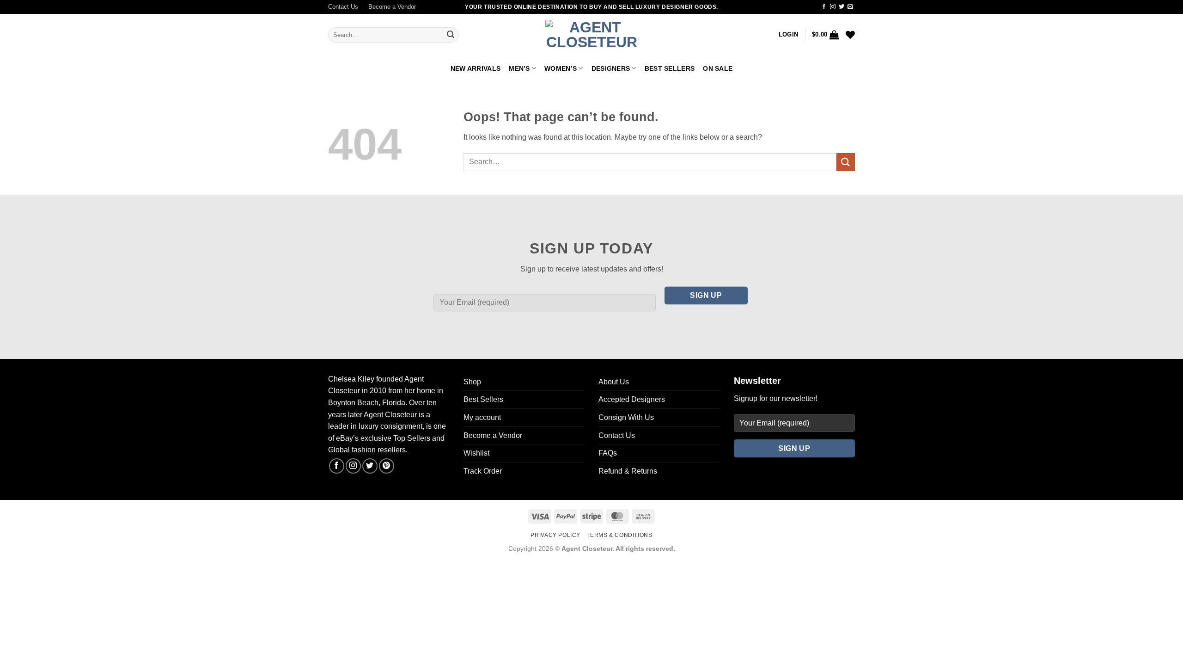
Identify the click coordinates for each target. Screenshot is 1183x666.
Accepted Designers (631, 399)
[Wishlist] (850, 35)
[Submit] (450, 35)
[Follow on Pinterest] (386, 466)
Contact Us (343, 6)
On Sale (717, 68)
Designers (611, 68)
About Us (613, 382)
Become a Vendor (392, 6)
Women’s (560, 68)
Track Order (482, 471)
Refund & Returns (627, 471)
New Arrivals (475, 68)
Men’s (519, 68)
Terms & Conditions (619, 535)
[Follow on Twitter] (841, 7)
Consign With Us (626, 417)
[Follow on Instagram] (832, 7)
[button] (788, 34)
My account (482, 417)
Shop (472, 382)
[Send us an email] (850, 7)
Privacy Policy (555, 535)
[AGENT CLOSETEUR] (591, 35)
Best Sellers (670, 68)
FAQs (607, 453)
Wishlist (476, 453)
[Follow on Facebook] (824, 7)
